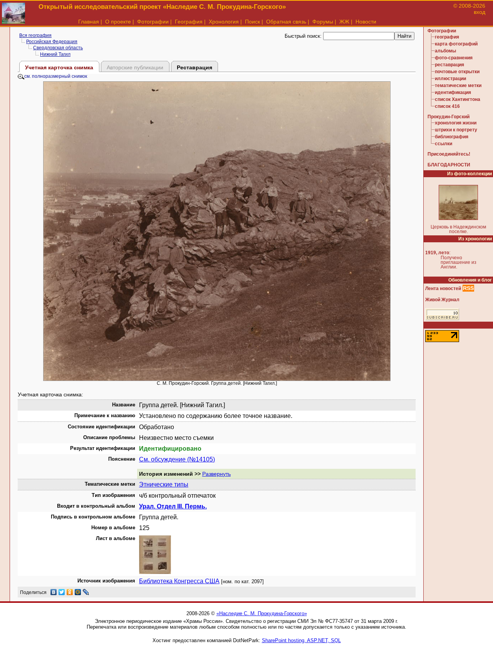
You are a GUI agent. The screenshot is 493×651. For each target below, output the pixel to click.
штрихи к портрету (456, 130)
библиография (451, 136)
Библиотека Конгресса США (179, 581)
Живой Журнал (442, 299)
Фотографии (153, 21)
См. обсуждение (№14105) (177, 459)
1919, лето (437, 252)
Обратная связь (286, 21)
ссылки (443, 143)
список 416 (447, 106)
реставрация (449, 64)
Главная (88, 21)
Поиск (252, 21)
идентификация (453, 92)
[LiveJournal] (86, 592)
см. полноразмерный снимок (55, 76)
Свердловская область (58, 47)
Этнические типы (163, 484)
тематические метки (458, 85)
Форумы (322, 21)
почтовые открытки (457, 71)
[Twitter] (62, 592)
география (447, 37)
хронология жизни (455, 123)
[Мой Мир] (78, 592)
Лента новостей (443, 288)
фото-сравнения (454, 57)
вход (479, 12)
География (189, 21)
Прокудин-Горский (449, 116)
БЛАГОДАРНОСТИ (449, 165)
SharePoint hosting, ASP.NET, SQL (301, 640)
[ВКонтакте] (54, 592)
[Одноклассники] (70, 592)
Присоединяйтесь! (449, 154)
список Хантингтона (457, 99)
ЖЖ (344, 21)
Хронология (224, 21)
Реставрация (194, 67)
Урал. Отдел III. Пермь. (173, 506)
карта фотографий (456, 44)
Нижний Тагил (55, 54)
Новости (365, 21)
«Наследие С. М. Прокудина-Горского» (261, 613)
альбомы (445, 51)
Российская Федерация (51, 41)
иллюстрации (450, 78)
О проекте (118, 21)
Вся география (35, 35)
